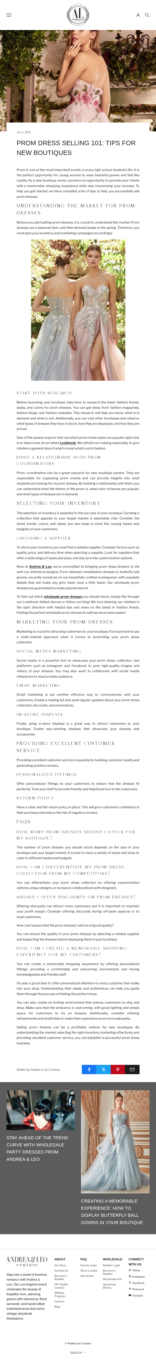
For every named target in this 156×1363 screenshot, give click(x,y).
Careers (59, 1301)
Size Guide (87, 1275)
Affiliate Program (59, 1294)
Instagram (138, 1276)
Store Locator (89, 1270)
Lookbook (68, 443)
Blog (57, 1306)
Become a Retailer (60, 1277)
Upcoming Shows (109, 1286)
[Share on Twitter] (103, 1069)
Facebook (138, 1283)
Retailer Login (111, 1265)
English (76, 1352)
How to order (88, 1265)
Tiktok (136, 1270)
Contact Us (61, 1270)
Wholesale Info (112, 1279)
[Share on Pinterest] (118, 1069)
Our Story (60, 1265)
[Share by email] (132, 1069)
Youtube (137, 1295)
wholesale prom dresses (63, 597)
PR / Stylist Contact (61, 1286)
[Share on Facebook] (89, 1069)
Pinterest (138, 1289)
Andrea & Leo (40, 567)
